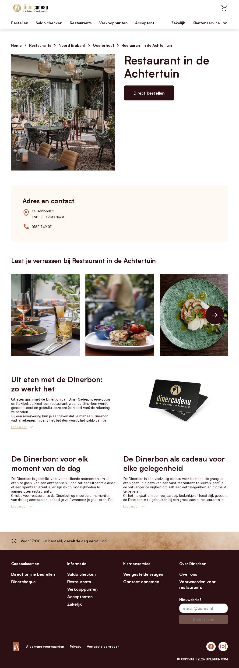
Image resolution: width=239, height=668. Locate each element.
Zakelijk (178, 23)
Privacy (75, 646)
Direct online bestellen (33, 574)
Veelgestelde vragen (143, 574)
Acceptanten (80, 596)
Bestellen (19, 23)
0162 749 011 (42, 226)
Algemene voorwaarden (45, 646)
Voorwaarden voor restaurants (197, 584)
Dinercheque (23, 581)
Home (16, 45)
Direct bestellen (149, 93)
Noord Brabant (72, 45)
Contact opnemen (141, 581)
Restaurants (81, 23)
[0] (224, 8)
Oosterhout (103, 45)
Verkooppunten (113, 23)
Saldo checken (49, 23)
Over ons (188, 574)
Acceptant (144, 23)
